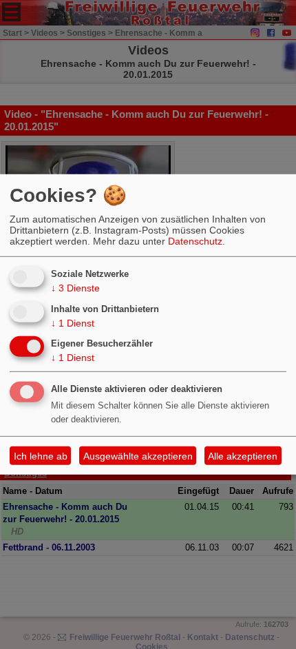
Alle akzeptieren (242, 456)
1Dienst (72, 322)
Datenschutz (195, 241)
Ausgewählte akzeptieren (138, 456)
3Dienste (75, 287)
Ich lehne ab (40, 456)
